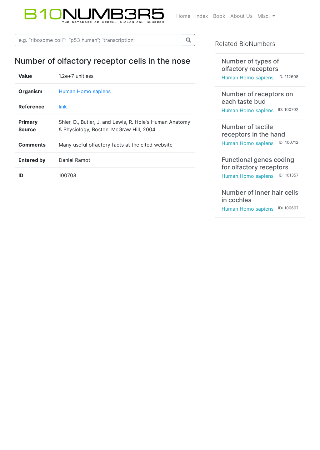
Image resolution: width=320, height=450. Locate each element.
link (63, 106)
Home (183, 16)
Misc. (264, 16)
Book (219, 16)
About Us (241, 16)
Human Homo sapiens (85, 91)
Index (201, 16)
